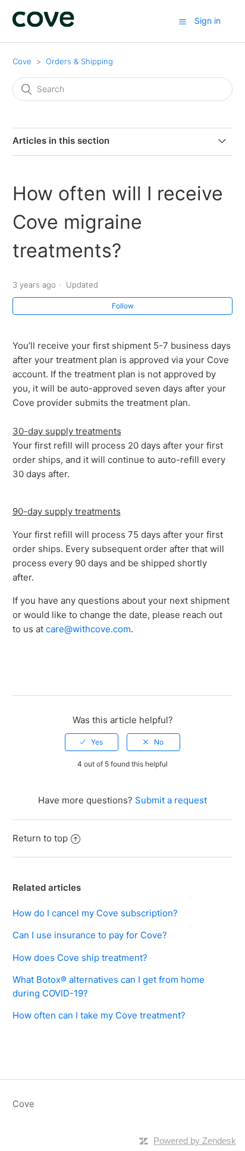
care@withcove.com (88, 629)
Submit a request (171, 800)
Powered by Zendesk (194, 1141)
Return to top (40, 838)
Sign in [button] (207, 20)
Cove (22, 61)
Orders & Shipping (79, 61)
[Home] (43, 24)
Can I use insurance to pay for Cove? (89, 935)
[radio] (91, 742)
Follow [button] (123, 305)
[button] (182, 21)
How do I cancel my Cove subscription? (95, 913)
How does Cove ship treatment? (79, 957)
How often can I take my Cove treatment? (99, 1015)
